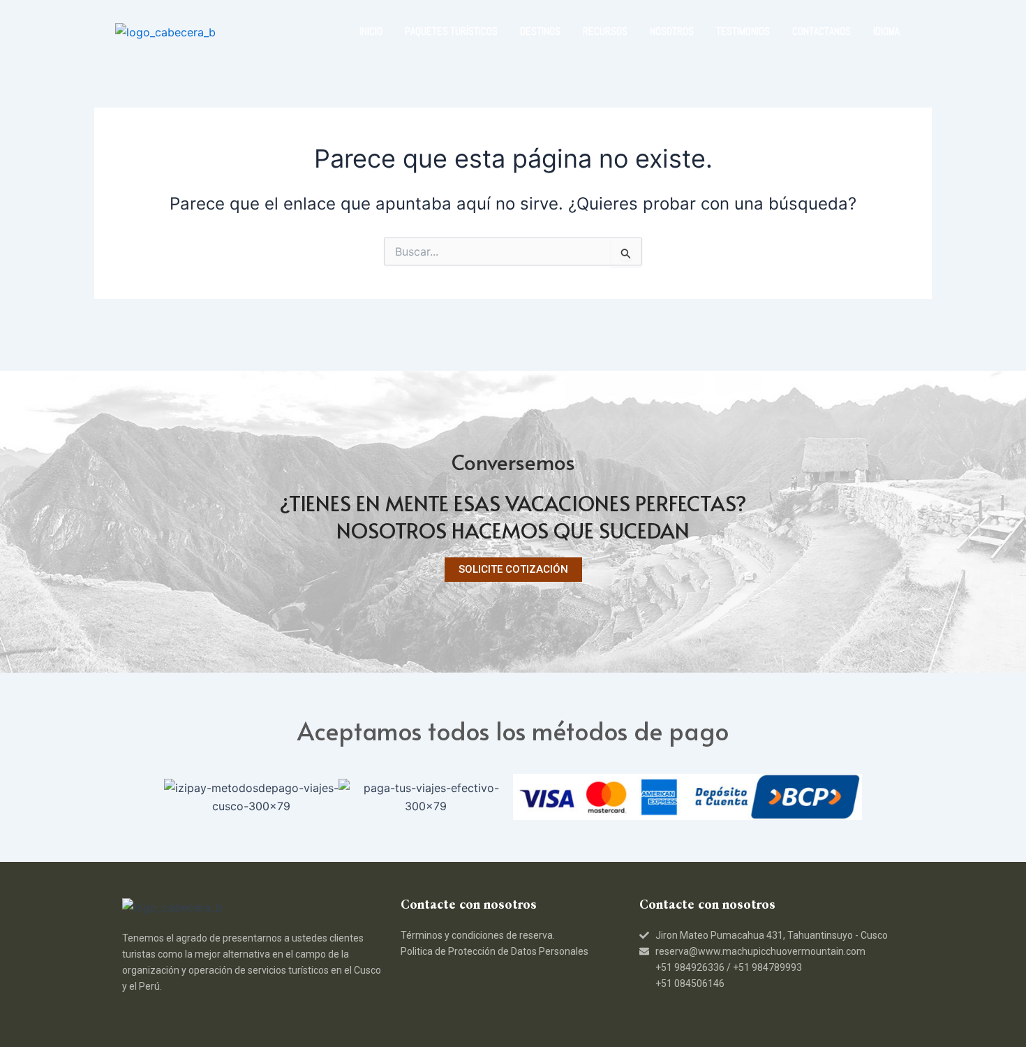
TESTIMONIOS (743, 31)
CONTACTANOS (821, 31)
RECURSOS (605, 31)
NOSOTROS (672, 31)
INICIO (370, 31)
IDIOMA (886, 31)
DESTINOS (540, 31)
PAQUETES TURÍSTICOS (451, 31)
